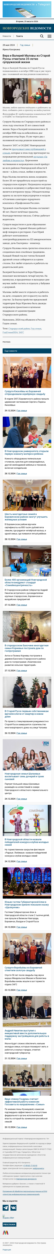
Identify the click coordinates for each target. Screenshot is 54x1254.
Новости (7, 36)
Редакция (7, 1250)
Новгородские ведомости (26, 1179)
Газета (19, 36)
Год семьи (25, 45)
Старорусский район (19, 328)
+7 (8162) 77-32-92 (30, 1166)
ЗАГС (21, 332)
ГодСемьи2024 (10, 332)
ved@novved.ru (38, 1168)
